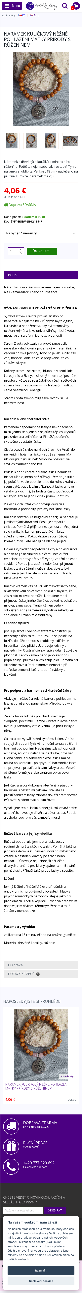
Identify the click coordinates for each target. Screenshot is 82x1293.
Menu (16, 5)
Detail (72, 1099)
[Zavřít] (79, 1263)
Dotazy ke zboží (23, 974)
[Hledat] (65, 6)
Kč (23, 15)
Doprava (15, 965)
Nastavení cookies (41, 1281)
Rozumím (41, 1270)
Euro (36, 15)
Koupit (44, 251)
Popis (12, 275)
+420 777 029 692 (39, 1162)
